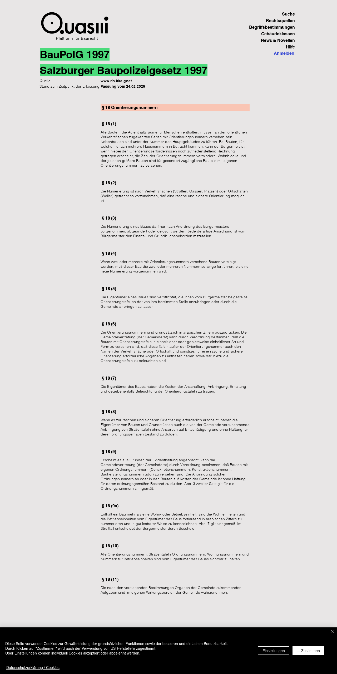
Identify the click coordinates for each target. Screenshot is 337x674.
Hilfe (290, 46)
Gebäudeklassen (278, 33)
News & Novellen (278, 40)
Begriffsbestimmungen (276, 27)
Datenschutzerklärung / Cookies (33, 667)
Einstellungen (273, 650)
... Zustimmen (308, 650)
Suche (288, 14)
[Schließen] (333, 632)
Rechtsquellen (280, 20)
